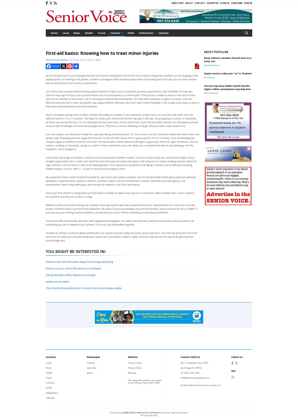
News (77, 32)
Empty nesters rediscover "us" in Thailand (227, 73)
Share (55, 66)
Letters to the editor (57, 281)
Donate (225, 3)
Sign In (248, 3)
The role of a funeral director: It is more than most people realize (84, 288)
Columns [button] (115, 32)
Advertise (213, 3)
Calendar (163, 32)
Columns (50, 382)
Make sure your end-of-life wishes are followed (73, 268)
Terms (156, 382)
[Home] (86, 23)
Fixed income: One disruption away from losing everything (79, 262)
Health (89, 32)
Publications (146, 32)
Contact (199, 3)
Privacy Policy (135, 367)
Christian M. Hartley (57, 59)
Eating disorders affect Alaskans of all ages (71, 275)
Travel (101, 32)
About (189, 3)
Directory (178, 3)
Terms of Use (135, 362)
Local (66, 32)
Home (54, 32)
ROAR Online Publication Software (141, 412)
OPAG (131, 32)
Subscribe (237, 3)
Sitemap (132, 372)
